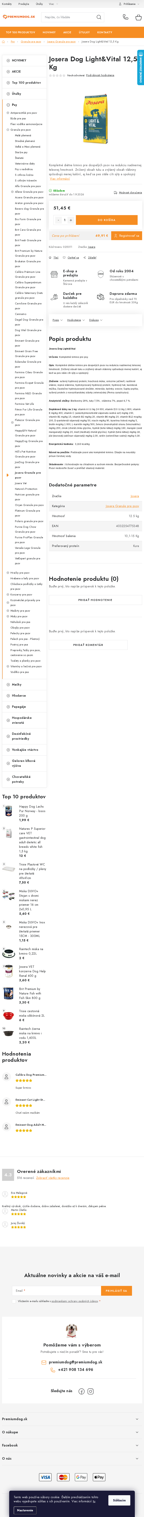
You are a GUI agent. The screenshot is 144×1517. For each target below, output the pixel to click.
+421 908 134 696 (126, 17)
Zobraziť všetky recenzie (53, 1178)
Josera (91, 247)
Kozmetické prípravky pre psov (25, 602)
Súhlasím (119, 1500)
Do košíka (107, 220)
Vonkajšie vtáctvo (25, 750)
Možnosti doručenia (130, 192)
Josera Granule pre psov (28, 475)
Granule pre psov (20, 130)
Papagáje (19, 707)
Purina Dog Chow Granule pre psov (25, 529)
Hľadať (99, 17)
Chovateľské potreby (21, 779)
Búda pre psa (18, 118)
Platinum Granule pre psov (27, 513)
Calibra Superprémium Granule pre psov (28, 285)
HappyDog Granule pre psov (29, 443)
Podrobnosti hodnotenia (100, 75)
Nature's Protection (26, 489)
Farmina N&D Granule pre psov (28, 395)
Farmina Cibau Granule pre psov (29, 374)
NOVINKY (19, 60)
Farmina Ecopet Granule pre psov (29, 385)
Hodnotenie (74, 320)
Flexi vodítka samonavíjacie (26, 124)
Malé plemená (23, 135)
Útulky (39, 4)
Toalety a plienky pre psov (25, 661)
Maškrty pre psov (20, 611)
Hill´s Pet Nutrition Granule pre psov (25, 454)
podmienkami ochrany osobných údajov (75, 1301)
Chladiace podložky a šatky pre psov (26, 586)
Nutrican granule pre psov (27, 497)
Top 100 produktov (26, 82)
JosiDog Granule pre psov (27, 464)
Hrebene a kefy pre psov (24, 578)
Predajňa (24, 4)
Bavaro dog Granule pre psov (29, 211)
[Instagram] (91, 1391)
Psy (14, 105)
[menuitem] (20, 32)
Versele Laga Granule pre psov (27, 550)
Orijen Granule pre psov (29, 505)
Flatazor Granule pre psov (27, 422)
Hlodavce (19, 695)
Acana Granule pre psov (29, 197)
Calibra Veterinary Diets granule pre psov (29, 295)
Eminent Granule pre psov (27, 343)
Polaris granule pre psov (29, 521)
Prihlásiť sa (116, 1291)
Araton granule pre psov (29, 203)
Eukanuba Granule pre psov (28, 364)
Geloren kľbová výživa (23, 763)
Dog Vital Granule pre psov (28, 332)
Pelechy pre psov (20, 633)
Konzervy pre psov (21, 594)
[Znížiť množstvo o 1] (58, 220)
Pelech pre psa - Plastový (25, 639)
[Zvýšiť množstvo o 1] (71, 220)
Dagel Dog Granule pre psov (29, 322)
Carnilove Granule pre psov (28, 306)
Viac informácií (60, 179)
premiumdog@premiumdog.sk (75, 1362)
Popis (56, 320)
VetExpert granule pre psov (27, 561)
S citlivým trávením (26, 180)
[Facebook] (82, 1391)
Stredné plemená (25, 141)
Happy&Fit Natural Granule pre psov (26, 433)
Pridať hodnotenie (95, 600)
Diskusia (94, 320)
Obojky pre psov (20, 628)
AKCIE (16, 71)
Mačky (17, 684)
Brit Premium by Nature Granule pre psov (28, 253)
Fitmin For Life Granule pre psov (28, 412)
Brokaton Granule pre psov (28, 263)
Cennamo (20, 314)
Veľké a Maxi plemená (27, 147)
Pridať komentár (88, 645)
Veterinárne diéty (25, 163)
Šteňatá (19, 158)
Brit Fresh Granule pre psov (28, 242)
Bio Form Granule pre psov (28, 221)
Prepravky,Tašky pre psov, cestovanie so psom (25, 652)
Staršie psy (21, 152)
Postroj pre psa (19, 644)
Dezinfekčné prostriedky (21, 736)
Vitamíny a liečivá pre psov (26, 666)
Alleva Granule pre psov (29, 192)
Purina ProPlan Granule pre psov (29, 540)
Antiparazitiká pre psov (23, 113)
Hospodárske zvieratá (22, 720)
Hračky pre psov (20, 573)
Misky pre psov (19, 616)
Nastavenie (25, 1510)
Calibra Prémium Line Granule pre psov (27, 274)
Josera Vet (21, 483)
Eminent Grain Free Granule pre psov (26, 353)
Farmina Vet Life (24, 404)
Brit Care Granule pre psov (28, 232)
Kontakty (7, 4)
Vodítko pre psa (19, 672)
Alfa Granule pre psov (28, 186)
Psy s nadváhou (24, 169)
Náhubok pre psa (20, 622)
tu (94, 1501)
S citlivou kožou (24, 175)
